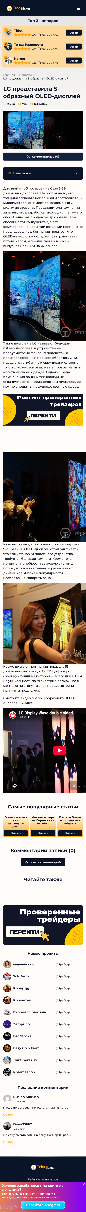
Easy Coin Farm (26, 1048)
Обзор (74, 32)
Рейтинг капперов (43, 1179)
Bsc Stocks (22, 1036)
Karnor (19, 59)
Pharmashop (24, 1072)
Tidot (18, 31)
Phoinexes (22, 1000)
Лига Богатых (25, 1060)
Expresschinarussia (29, 1012)
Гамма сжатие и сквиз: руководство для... (15, 822)
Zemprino (21, 1024)
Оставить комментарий (43, 862)
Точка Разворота (28, 45)
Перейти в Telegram (43, 1205)
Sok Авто (21, 976)
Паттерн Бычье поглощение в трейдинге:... (70, 820)
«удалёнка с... (25, 964)
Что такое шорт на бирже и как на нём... (43, 820)
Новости (25, 75)
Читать (16, 833)
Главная (9, 75)
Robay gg (21, 988)
